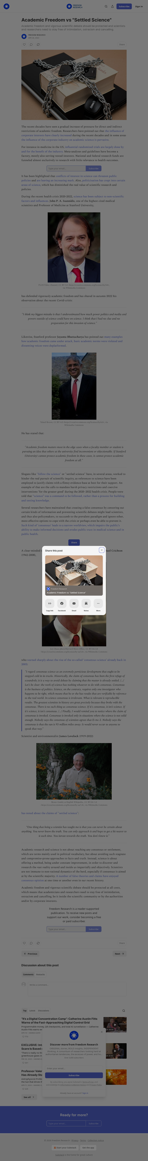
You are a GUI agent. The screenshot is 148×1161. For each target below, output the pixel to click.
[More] (98, 603)
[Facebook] (61, 603)
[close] (101, 550)
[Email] (74, 603)
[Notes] (86, 603)
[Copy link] (49, 603)
